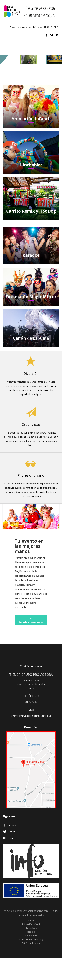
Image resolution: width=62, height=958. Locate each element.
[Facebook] (46, 35)
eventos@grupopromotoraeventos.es (31, 715)
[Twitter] (51, 35)
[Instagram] (56, 35)
